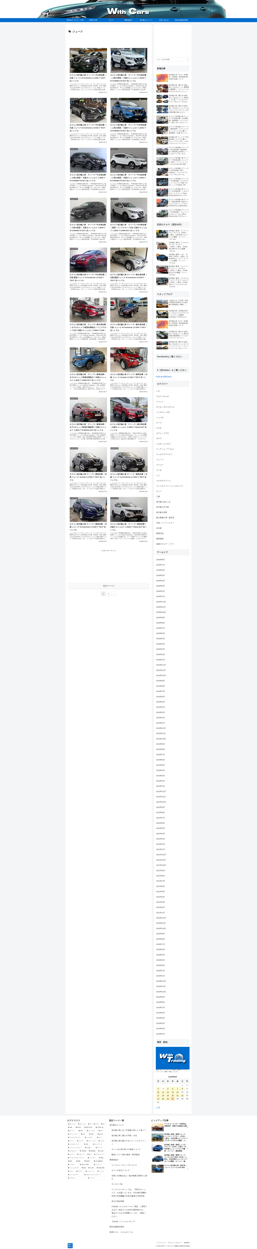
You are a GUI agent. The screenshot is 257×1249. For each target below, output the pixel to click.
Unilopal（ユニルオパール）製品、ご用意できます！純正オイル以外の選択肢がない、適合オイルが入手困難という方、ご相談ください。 (129, 1211)
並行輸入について (117, 1125)
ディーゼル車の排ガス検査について (126, 1149)
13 (173, 1092)
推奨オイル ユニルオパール (121, 1232)
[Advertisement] (108, 39)
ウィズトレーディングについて (124, 1165)
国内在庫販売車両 (117, 1227)
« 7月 (158, 1107)
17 (158, 1095)
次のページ (108, 586)
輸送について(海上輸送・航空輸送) (126, 1155)
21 (177, 1095)
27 (173, 1099)
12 (168, 1092)
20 (173, 1095)
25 (163, 1099)
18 (163, 1095)
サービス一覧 (117, 1184)
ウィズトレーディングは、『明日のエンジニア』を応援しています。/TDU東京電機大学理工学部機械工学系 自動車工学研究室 (129, 1192)
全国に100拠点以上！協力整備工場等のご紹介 (129, 1177)
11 (163, 1092)
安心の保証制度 (118, 1201)
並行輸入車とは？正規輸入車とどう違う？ (129, 1130)
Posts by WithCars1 (164, 376)
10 (158, 1092)
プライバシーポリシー (175, 1242)
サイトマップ (161, 1242)
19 (168, 1095)
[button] (187, 59)
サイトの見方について (121, 1170)
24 (158, 1099)
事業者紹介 (114, 1160)
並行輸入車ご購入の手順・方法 (124, 1136)
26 (168, 1099)
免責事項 (187, 1242)
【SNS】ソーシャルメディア (123, 1222)
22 (182, 1095)
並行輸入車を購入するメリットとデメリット (129, 1142)
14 (177, 1092)
